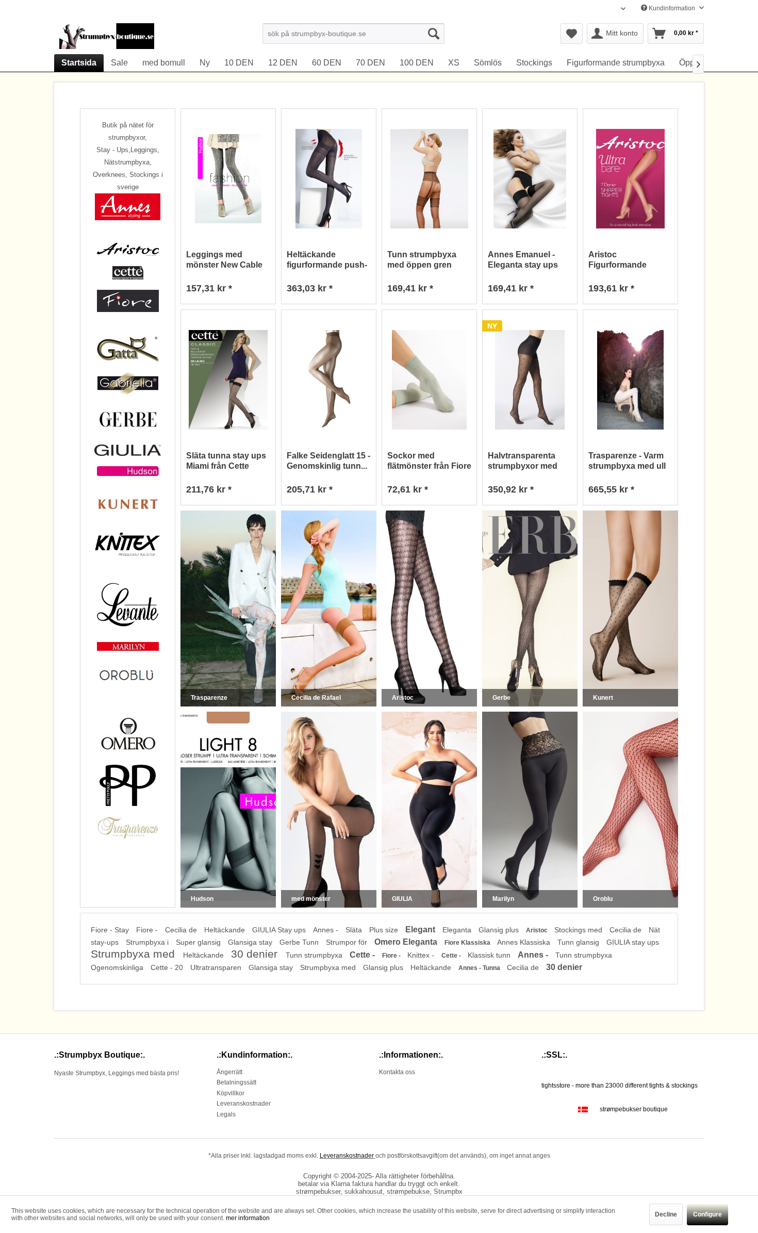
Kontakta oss (397, 1072)
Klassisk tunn (490, 955)
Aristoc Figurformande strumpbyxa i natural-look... (629, 260)
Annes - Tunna (480, 968)
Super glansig (199, 942)
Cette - (363, 954)
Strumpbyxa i (148, 942)
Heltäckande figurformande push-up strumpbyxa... (327, 260)
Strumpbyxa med (134, 954)
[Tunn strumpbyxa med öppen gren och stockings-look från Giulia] (429, 178)
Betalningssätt (236, 1082)
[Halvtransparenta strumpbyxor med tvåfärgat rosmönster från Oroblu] (530, 380)
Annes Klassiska (524, 942)
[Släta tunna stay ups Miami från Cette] (228, 380)
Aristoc (537, 930)
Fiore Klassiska (468, 942)
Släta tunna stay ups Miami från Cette (226, 460)
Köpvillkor (230, 1093)
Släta (354, 930)
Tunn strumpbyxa (315, 955)
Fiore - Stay (111, 930)
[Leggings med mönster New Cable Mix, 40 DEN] (228, 178)
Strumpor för (347, 942)
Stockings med (579, 930)
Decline (666, 1214)
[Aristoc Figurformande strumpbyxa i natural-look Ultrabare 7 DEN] (630, 178)
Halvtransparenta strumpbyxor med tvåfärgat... (522, 461)
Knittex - (421, 955)
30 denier (256, 954)
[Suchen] (433, 33)
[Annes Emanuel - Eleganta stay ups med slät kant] (530, 178)
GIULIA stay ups (632, 942)
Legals (226, 1114)
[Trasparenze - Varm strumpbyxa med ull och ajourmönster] (630, 380)
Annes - (326, 930)
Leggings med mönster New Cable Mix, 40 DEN (224, 260)
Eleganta (457, 930)
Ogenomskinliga (118, 967)
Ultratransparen (216, 967)
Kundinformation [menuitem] (672, 8)
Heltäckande (225, 930)
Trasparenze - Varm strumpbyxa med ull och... (627, 461)
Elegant (421, 929)
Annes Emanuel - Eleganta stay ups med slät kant (523, 260)
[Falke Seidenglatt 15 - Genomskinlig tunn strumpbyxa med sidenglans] (329, 380)
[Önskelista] (572, 33)
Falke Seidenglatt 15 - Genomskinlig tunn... (328, 460)
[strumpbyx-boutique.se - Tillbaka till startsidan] (106, 36)
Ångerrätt (229, 1072)
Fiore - (148, 930)
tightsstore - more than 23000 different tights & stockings (619, 1085)
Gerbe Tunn (300, 942)
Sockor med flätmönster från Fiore (429, 460)
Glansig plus (500, 930)
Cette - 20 (168, 967)
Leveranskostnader (244, 1103)
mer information (248, 1218)
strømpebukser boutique (634, 1109)
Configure (707, 1214)
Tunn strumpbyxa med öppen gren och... (421, 260)
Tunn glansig (579, 942)
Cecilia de (182, 930)
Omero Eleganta (406, 942)
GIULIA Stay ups (280, 930)
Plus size (384, 930)
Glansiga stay (251, 942)
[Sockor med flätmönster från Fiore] (429, 380)
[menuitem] (353, 33)
